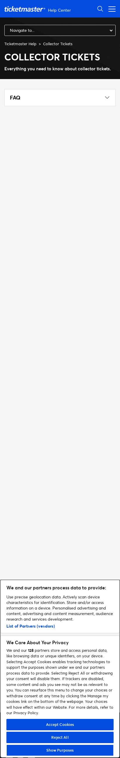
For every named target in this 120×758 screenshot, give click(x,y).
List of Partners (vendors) (30, 626)
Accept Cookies (60, 724)
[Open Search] (100, 8)
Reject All (59, 737)
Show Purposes (60, 750)
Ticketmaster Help (20, 43)
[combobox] (60, 30)
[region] (60, 668)
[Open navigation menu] (110, 8)
